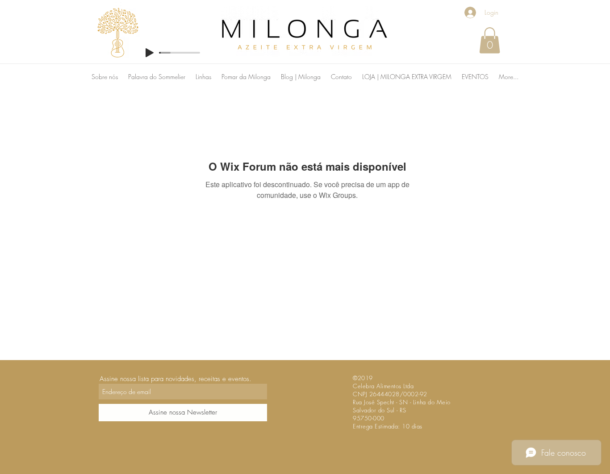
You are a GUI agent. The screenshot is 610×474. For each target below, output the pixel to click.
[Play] (150, 52)
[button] (490, 40)
